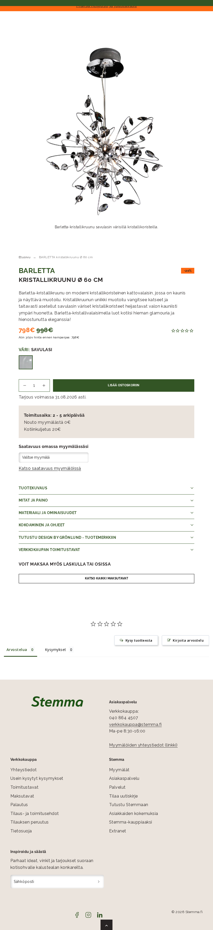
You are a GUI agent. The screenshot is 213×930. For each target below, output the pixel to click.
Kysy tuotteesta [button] (138, 640)
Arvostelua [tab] (16, 649)
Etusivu (24, 257)
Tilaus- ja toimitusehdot (34, 813)
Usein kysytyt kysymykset (36, 778)
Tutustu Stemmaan (128, 804)
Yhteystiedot (23, 769)
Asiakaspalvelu (124, 778)
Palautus (19, 804)
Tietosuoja (21, 830)
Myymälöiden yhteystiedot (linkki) (143, 745)
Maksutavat (22, 796)
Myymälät (119, 769)
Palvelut (117, 787)
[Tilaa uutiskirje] (99, 881)
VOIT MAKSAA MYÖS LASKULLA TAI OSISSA (65, 564)
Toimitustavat (24, 787)
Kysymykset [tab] (55, 649)
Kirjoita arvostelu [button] (188, 640)
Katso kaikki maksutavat (106, 578)
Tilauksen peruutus (29, 822)
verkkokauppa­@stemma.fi (135, 724)
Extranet (117, 830)
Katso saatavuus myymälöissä (50, 468)
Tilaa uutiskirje (123, 796)
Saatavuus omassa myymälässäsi (54, 446)
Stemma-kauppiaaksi (130, 822)
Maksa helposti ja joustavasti (106, 5)
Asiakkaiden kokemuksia (133, 813)
